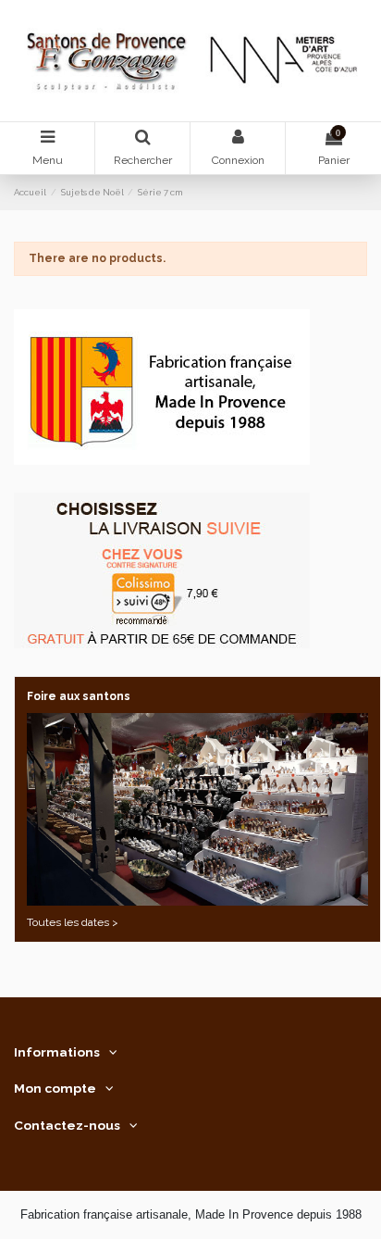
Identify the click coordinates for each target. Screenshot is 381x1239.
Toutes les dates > (72, 922)
